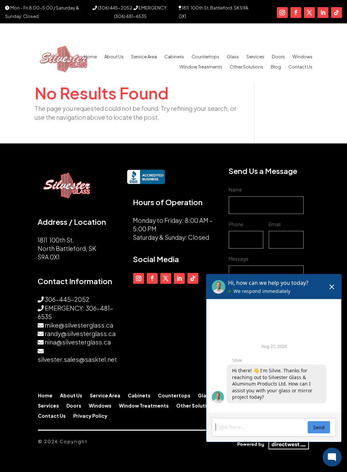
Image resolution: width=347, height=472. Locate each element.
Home (90, 56)
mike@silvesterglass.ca (79, 325)
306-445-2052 (67, 299)
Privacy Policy (90, 416)
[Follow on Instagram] (282, 12)
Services (255, 56)
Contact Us (300, 67)
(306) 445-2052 (114, 8)
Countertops (205, 56)
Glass (233, 56)
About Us (114, 56)
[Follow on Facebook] (295, 12)
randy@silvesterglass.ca (80, 333)
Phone (236, 224)
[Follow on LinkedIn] (323, 12)
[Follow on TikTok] (336, 12)
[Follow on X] (309, 12)
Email (275, 224)
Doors (278, 56)
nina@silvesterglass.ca (78, 342)
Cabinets (174, 56)
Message (238, 259)
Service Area (144, 56)
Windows (302, 56)
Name (235, 189)
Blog (276, 67)
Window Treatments (201, 67)
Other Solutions (246, 67)
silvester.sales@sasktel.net (77, 359)
